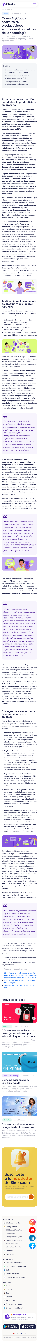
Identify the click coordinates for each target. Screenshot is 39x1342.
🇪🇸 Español (16, 1333)
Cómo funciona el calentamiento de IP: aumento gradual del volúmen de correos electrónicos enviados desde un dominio (20, 975)
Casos (8, 9)
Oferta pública (32, 1337)
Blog (3, 9)
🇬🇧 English (23, 1333)
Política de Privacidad (20, 1337)
